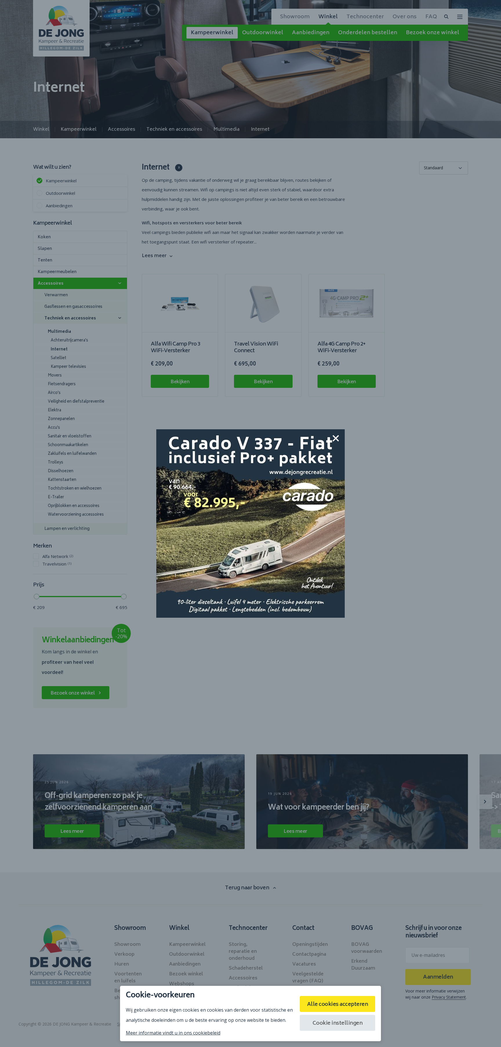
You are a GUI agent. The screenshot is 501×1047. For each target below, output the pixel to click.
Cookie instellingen (338, 1023)
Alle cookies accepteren (337, 1004)
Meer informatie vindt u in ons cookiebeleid (173, 1032)
